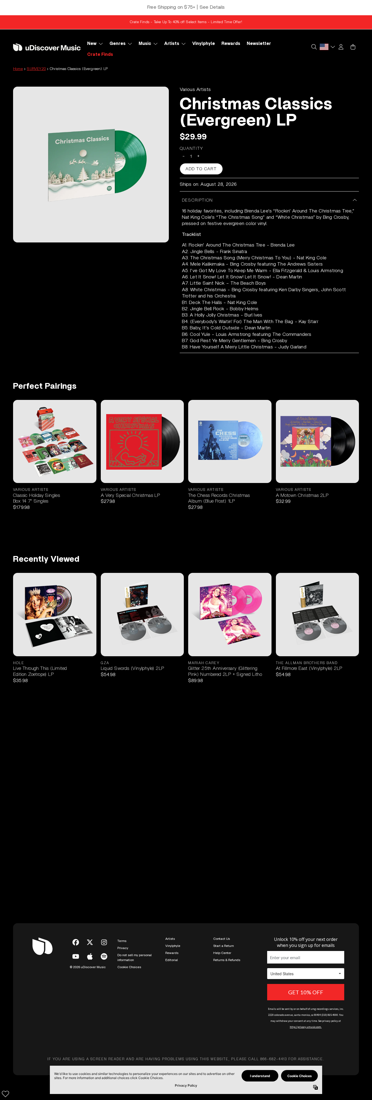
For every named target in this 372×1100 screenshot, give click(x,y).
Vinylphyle (172, 945)
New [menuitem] (91, 43)
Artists (170, 938)
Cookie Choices (129, 967)
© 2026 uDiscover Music (88, 967)
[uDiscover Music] (47, 47)
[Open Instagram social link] (104, 942)
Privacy (122, 948)
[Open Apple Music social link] (90, 956)
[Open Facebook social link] (76, 942)
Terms (121, 941)
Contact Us (221, 938)
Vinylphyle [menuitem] (203, 43)
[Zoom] (91, 164)
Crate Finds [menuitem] (100, 54)
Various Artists (195, 89)
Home (18, 69)
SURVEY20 (36, 69)
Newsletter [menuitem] (259, 43)
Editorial (171, 960)
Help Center (222, 953)
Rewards (171, 953)
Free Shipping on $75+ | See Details (186, 7)
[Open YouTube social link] (76, 956)
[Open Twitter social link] (90, 942)
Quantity (192, 148)
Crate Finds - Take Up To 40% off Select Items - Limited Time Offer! (186, 22)
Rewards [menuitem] (230, 43)
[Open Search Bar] (314, 47)
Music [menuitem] (145, 43)
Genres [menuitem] (117, 43)
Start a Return (223, 945)
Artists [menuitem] (171, 43)
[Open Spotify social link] (104, 956)
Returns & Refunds (226, 960)
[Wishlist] (5, 1093)
